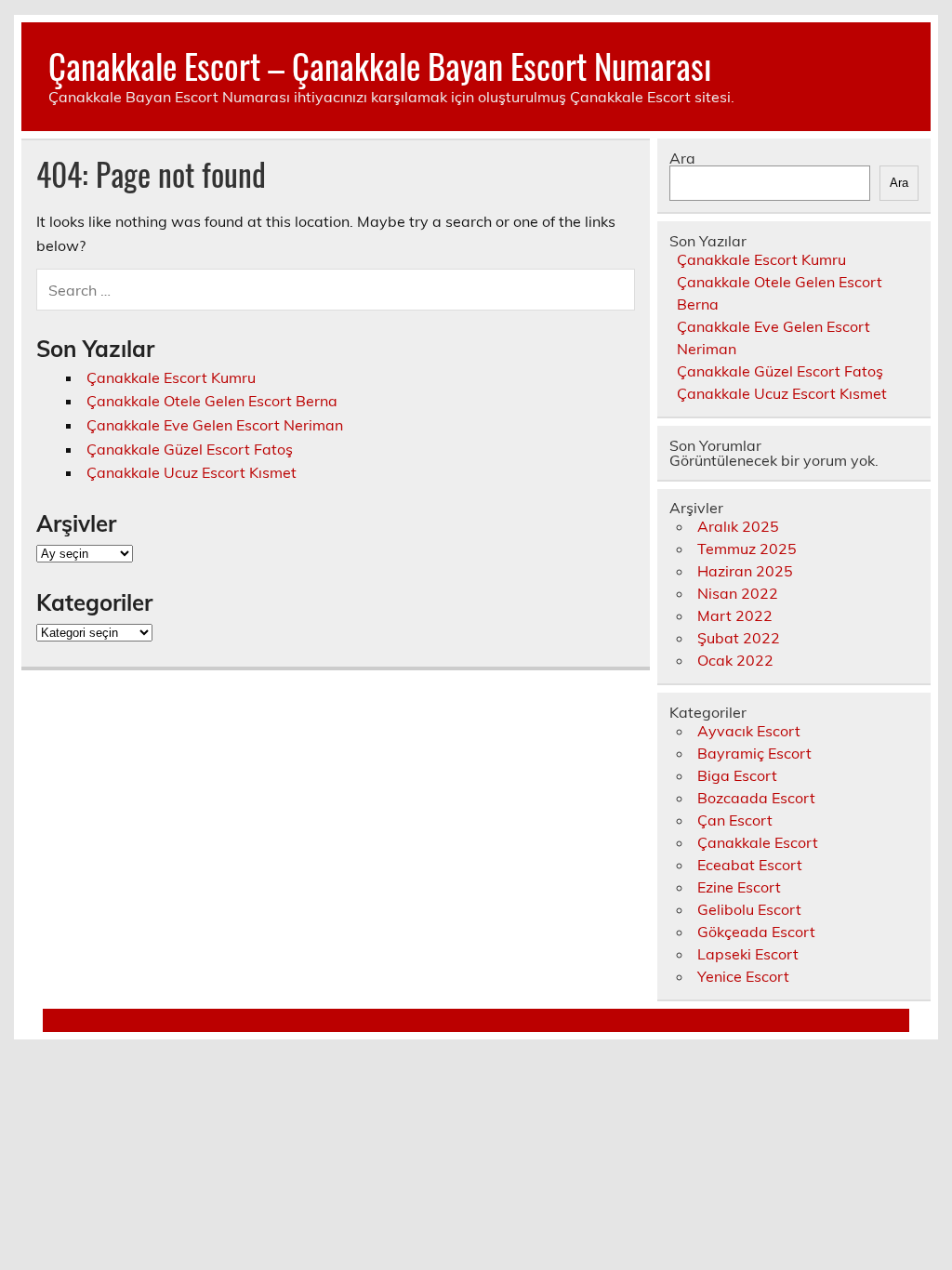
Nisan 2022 (737, 593)
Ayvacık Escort (748, 730)
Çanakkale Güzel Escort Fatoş (189, 449)
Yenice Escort (743, 976)
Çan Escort (735, 820)
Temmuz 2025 (747, 548)
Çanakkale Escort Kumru (171, 377)
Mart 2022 (735, 615)
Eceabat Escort (749, 864)
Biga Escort (737, 775)
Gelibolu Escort (749, 909)
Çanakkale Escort (757, 842)
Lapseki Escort (748, 954)
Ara (682, 158)
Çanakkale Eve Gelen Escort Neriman (214, 425)
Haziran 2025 (745, 571)
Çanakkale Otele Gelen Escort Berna (211, 400)
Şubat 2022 (738, 637)
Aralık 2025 (738, 526)
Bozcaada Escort (756, 797)
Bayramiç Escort (754, 753)
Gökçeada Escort (756, 931)
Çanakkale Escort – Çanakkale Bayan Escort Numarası (379, 65)
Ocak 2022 (735, 660)
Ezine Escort (739, 887)
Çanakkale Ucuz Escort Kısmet (191, 472)
